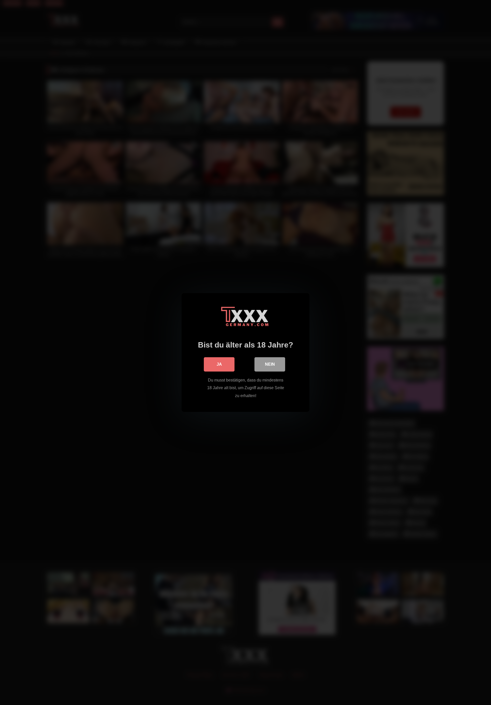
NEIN (270, 364)
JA (219, 364)
